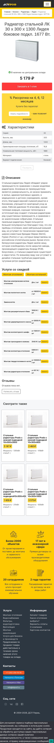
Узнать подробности (19, 114)
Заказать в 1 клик (27, 86)
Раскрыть (27, 167)
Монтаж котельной (36, 274)
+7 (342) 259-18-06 (13, 673)
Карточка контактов (40, 630)
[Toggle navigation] (47, 4)
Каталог (16, 12)
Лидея (34, 12)
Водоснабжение (11, 618)
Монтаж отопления (12, 274)
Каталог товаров (38, 615)
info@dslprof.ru (14, 687)
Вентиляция (9, 627)
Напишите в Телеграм (14, 677)
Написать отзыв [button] (11, 391)
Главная (7, 12)
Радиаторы (25, 12)
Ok (51, 741)
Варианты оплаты (38, 624)
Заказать (45, 282)
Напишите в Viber (14, 682)
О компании (36, 627)
